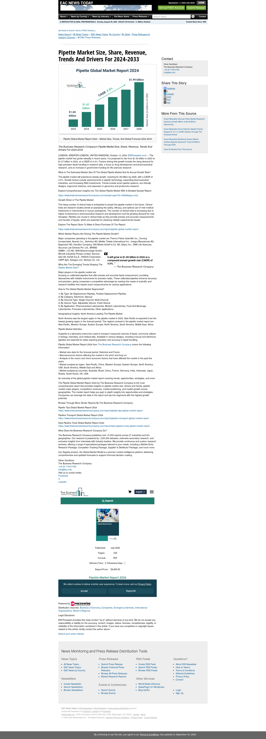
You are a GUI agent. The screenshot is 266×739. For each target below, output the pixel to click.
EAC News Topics (72, 667)
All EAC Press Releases (89, 37)
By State (126, 34)
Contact (202, 16)
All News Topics (80, 34)
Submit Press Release (112, 664)
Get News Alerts (121, 16)
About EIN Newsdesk (186, 664)
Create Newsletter (72, 683)
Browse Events (108, 693)
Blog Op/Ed (143, 689)
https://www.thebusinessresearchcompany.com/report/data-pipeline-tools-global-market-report (104, 425)
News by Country (79, 16)
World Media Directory (149, 683)
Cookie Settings (150, 717)
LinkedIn (62, 481)
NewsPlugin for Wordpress (151, 686)
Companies (107, 607)
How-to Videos (183, 667)
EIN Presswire (100, 708)
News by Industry (100, 16)
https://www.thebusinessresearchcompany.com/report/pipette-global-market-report (98, 229)
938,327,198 (123, 22)
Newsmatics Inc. (68, 714)
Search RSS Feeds (147, 667)
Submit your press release (71, 633)
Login (178, 689)
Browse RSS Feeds (147, 670)
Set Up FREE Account (171, 8)
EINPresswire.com (137, 155)
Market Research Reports (113, 676)
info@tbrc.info (65, 469)
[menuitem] (79, 667)
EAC (99, 34)
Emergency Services (124, 607)
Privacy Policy (182, 676)
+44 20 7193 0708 (67, 466)
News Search (64, 34)
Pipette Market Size (67, 267)
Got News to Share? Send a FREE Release (77, 30)
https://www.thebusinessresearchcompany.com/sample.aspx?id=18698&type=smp (98, 195)
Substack (107, 711)
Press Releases (140, 16)
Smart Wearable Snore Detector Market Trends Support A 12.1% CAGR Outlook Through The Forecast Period (183, 132)
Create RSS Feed (147, 664)
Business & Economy (90, 607)
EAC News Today (76, 2)
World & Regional (81, 610)
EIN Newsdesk (85, 708)
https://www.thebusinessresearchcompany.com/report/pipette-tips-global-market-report (100, 410)
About (63, 16)
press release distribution (118, 708)
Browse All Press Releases (114, 673)
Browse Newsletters (73, 689)
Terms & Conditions (185, 670)
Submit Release (196, 8)
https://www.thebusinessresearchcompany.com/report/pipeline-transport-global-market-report (103, 418)
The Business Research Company (114, 344)
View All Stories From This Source (178, 149)
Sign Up (179, 693)
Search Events (108, 689)
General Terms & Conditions (117, 717)
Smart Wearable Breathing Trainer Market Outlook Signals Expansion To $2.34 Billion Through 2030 (182, 142)
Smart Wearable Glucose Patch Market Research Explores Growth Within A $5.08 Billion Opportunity (184, 121)
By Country (114, 34)
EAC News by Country (74, 670)
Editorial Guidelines (185, 673)
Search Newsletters (73, 686)
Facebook (63, 475)
